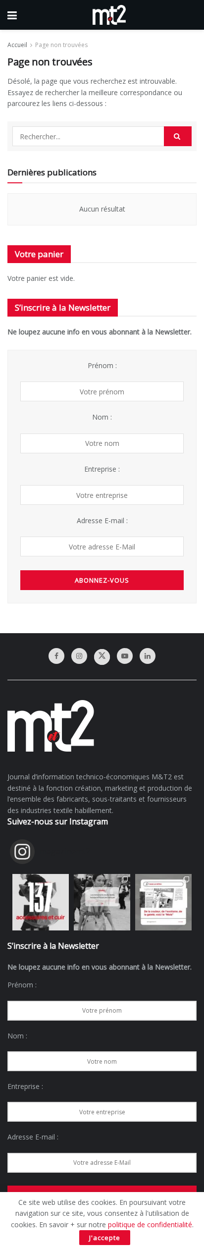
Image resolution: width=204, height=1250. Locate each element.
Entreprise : (102, 469)
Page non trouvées (61, 45)
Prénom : (102, 365)
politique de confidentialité (150, 1224)
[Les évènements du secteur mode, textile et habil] (102, 902)
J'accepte (104, 1237)
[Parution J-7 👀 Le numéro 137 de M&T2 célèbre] (40, 902)
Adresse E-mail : (102, 520)
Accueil (17, 45)
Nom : (102, 417)
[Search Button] (178, 136)
